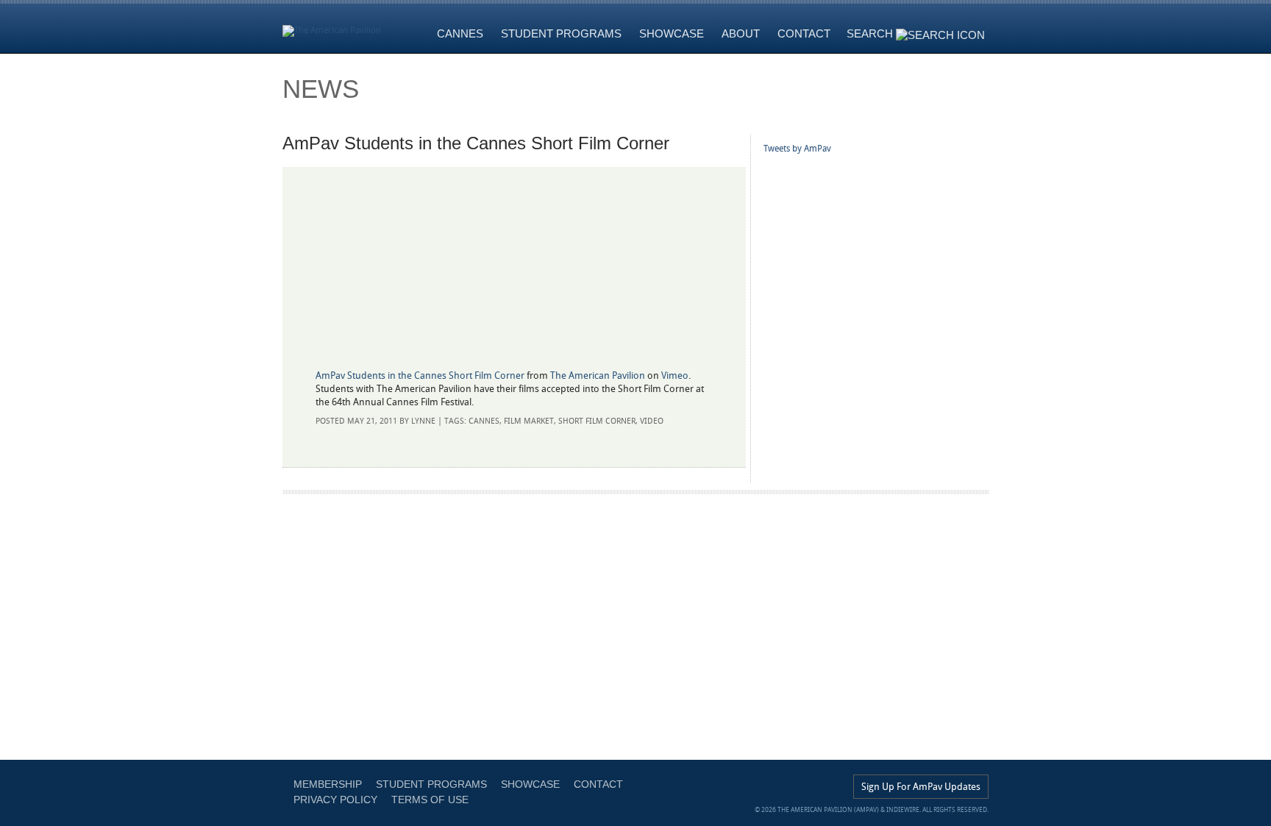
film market (529, 421)
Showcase (530, 784)
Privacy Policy (335, 799)
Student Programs (431, 784)
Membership (327, 784)
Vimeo (674, 375)
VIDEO (651, 421)
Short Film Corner (597, 421)
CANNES (484, 421)
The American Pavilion (597, 375)
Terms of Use (430, 799)
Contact (598, 784)
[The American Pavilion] (331, 26)
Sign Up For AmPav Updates (920, 786)
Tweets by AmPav (797, 148)
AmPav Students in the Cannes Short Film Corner (420, 375)
